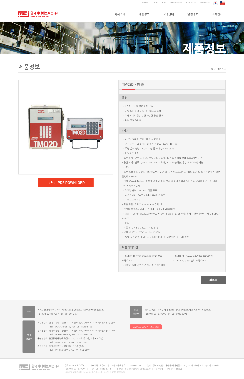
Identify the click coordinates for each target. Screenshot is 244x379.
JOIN (163, 3)
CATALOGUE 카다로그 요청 (146, 327)
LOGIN (155, 3)
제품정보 (144, 14)
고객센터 (217, 14)
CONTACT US (176, 3)
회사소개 (119, 14)
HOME (145, 3)
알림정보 (192, 14)
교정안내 (168, 14)
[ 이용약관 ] (157, 369)
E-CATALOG (191, 3)
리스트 (213, 280)
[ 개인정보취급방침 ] (174, 369)
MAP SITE (205, 3)
